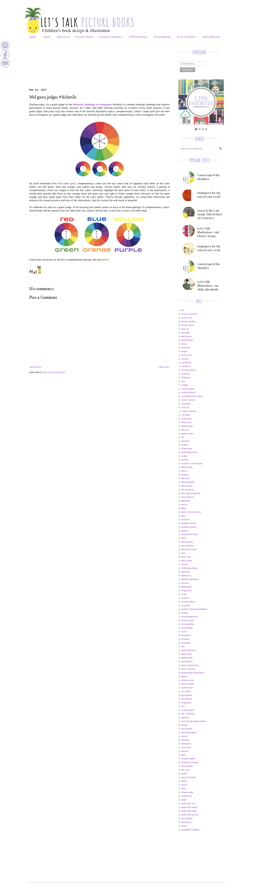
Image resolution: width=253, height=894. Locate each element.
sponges (185, 740)
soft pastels (186, 728)
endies (184, 456)
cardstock (186, 366)
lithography (186, 586)
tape (183, 755)
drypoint (185, 441)
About (46, 37)
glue (183, 515)
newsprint (185, 635)
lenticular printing (189, 568)
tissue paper (187, 766)
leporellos (185, 571)
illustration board (189, 549)
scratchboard (187, 710)
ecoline (184, 444)
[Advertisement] (99, 66)
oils (182, 646)
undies (184, 773)
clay (183, 381)
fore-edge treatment (190, 493)
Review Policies (186, 37)
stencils (185, 751)
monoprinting (187, 624)
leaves (184, 564)
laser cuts (186, 557)
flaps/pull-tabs (187, 482)
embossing (186, 448)
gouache (185, 519)
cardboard (186, 362)
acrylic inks (186, 317)
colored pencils (188, 392)
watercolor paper (189, 811)
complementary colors (192, 396)
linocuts (185, 583)
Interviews (63, 37)
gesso (184, 504)
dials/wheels (187, 426)
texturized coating (189, 762)
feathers (185, 474)
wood (183, 826)
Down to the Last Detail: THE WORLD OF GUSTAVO (209, 214)
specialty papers (189, 732)
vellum (184, 781)
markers (185, 598)
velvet (184, 785)
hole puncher (187, 545)
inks (183, 553)
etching (184, 459)
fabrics (184, 471)
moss (184, 631)
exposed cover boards (192, 463)
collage (184, 385)
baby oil (185, 329)
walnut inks (186, 796)
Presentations (162, 37)
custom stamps (188, 411)
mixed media (187, 620)
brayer (184, 351)
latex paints (186, 560)
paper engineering (189, 665)
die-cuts (185, 429)
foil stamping (187, 489)
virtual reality (187, 792)
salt (183, 706)
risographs (186, 702)
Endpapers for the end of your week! (209, 194)
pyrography (186, 695)
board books (187, 340)
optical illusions (188, 650)
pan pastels (186, 661)
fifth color (185, 478)
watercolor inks (188, 803)
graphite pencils (188, 523)
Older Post (164, 367)
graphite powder (188, 527)
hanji (183, 538)
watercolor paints (189, 807)
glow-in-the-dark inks (191, 512)
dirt (182, 437)
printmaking (186, 687)
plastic (184, 676)
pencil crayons (188, 669)
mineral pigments (189, 616)
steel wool (186, 747)
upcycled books (188, 777)
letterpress (186, 575)
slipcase (185, 717)
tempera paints (188, 758)
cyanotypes (186, 418)
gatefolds (185, 501)
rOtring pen (186, 698)
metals (184, 613)
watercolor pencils (190, 814)
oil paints (185, 639)
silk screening (187, 713)
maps (184, 594)
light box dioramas (190, 579)
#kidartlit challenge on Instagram (92, 104)
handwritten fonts (189, 534)
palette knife (187, 657)
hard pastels (187, 542)
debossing (186, 422)
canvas (184, 359)
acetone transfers (189, 314)
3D (182, 310)
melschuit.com (211, 37)
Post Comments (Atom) (53, 372)
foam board (186, 486)
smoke (184, 725)
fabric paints (187, 467)
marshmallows (188, 601)
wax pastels (187, 818)
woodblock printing (190, 829)
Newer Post (35, 367)
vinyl (183, 788)
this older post (66, 183)
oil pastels (186, 643)
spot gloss (186, 743)
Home (33, 37)
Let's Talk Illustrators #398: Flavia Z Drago (208, 232)
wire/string (186, 822)
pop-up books (187, 684)
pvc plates (186, 691)
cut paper (185, 415)
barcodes (185, 332)
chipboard (186, 377)
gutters (184, 530)
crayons (185, 407)
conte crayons (188, 400)
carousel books (188, 370)
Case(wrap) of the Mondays (208, 177)
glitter (183, 508)
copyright (185, 403)
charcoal (185, 373)
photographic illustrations (193, 672)
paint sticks (186, 654)
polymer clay (187, 680)
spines (184, 736)
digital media (187, 433)
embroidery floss (189, 452)
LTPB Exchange (138, 37)
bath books (186, 336)
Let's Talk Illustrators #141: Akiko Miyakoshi (208, 285)
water (184, 799)
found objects (187, 497)
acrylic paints (187, 325)
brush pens (186, 355)
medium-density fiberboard (194, 609)
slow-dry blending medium (193, 721)
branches (185, 347)
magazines (186, 590)
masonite (185, 605)
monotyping (186, 628)
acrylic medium (188, 321)
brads (184, 344)
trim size (185, 770)
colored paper (187, 388)
